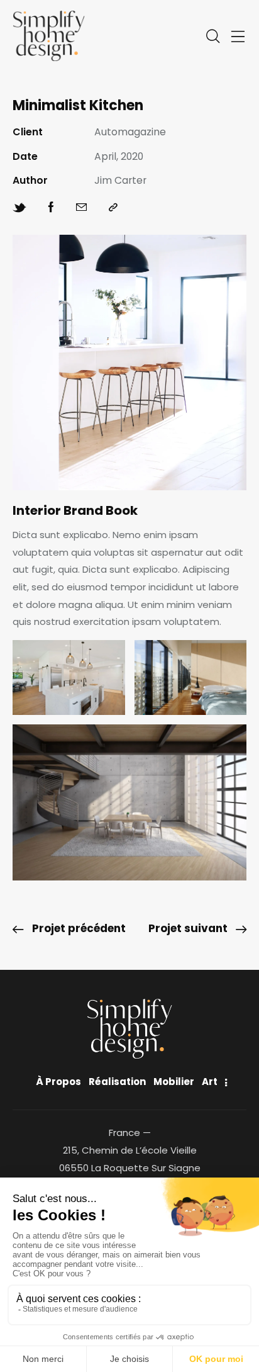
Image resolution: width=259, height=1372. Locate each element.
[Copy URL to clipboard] (113, 207)
